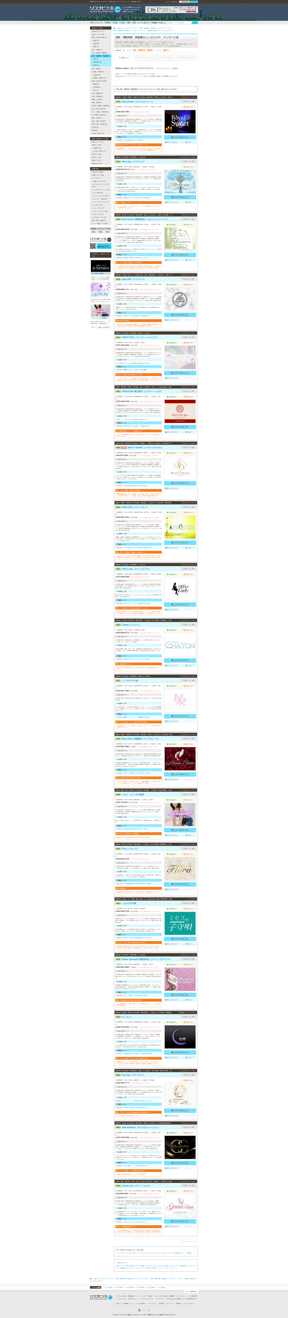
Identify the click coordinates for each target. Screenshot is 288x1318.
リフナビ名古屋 (139, 1287)
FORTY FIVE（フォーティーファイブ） (137, 337)
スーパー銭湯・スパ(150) (100, 223)
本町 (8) (95, 59)
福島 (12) (96, 46)
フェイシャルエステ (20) (100, 196)
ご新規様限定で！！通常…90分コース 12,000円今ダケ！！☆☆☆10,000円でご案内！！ (138, 1004)
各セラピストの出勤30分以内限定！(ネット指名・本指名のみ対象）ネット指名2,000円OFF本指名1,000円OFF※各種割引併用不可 (139, 325)
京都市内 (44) (97, 148)
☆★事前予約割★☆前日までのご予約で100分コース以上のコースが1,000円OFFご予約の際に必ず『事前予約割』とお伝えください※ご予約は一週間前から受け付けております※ (138, 947)
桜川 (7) (95, 90)
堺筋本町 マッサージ (126, 1268)
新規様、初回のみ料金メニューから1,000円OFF (131, 1174)
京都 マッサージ (135, 1266)
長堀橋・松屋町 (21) (99, 78)
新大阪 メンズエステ (158, 1268)
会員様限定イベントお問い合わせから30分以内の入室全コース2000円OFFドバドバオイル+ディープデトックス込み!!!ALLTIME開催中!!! (138, 149)
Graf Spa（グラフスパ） (130, 1074)
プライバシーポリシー (189, 1303)
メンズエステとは (121, 1299)
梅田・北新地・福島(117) (100, 37)
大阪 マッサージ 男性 (122, 1266)
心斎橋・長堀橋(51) (98, 72)
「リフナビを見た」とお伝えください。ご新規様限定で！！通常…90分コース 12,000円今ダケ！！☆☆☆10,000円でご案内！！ (138, 782)
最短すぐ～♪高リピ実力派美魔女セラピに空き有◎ (138, 937)
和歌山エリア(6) (97, 163)
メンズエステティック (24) (101, 190)
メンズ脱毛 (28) (98, 193)
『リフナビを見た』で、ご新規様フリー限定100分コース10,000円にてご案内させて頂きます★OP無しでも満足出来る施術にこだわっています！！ (138, 379)
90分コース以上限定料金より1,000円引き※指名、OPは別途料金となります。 (138, 668)
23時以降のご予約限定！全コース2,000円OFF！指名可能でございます (138, 892)
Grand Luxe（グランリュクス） (133, 1185)
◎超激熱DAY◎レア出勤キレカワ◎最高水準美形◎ (138, 1053)
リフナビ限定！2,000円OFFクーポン (128, 1116)
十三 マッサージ (170, 1268)
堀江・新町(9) (96, 68)
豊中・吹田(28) (96, 118)
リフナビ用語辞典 (192, 1296)
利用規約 (178, 1303)
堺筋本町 (108, 22)
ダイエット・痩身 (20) (100, 199)
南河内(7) (95, 130)
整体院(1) (178, 1253)
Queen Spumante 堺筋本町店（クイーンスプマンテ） (144, 959)
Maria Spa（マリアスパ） (131, 161)
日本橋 (122, 22)
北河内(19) (95, 127)
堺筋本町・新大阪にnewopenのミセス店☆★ (136, 257)
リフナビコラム (180, 1296)
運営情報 (161, 1303)
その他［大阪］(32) (98, 133)
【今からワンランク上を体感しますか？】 (135, 1222)
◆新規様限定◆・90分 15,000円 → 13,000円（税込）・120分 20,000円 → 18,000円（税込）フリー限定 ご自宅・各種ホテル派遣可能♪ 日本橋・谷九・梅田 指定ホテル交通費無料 (138, 494)
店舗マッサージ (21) (99, 181)
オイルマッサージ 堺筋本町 (177, 1266)
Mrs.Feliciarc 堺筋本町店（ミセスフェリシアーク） (142, 219)
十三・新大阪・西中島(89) (100, 112)
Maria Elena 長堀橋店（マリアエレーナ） (138, 738)
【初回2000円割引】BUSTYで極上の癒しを (136, 485)
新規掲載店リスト (133, 1296)
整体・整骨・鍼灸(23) (98, 220)
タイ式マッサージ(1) (167, 1253)
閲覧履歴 (154, 23)
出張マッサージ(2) (97, 142)
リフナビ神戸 (118, 1287)
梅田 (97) (96, 40)
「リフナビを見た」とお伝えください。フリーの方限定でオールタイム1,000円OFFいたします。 (138, 207)
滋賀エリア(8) (96, 160)
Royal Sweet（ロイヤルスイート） (135, 101)
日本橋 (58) (96, 87)
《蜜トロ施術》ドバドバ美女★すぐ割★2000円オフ (138, 547)
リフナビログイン (152, 1303)
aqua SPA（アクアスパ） (130, 279)
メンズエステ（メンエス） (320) (101, 185)
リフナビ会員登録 (140, 1303)
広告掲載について (128, 1303)
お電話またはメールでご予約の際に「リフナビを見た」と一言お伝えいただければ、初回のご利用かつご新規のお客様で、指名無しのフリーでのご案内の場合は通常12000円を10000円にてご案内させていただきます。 (138, 1062)
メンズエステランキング (147, 1299)
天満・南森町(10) (97, 93)
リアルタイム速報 (121, 1296)
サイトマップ (170, 1303)
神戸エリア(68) (96, 154)
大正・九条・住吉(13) (98, 109)
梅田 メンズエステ (147, 1266)
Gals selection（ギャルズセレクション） (138, 1127)
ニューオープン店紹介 (146, 1296)
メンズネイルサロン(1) (143, 1253)
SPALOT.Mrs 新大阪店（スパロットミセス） (139, 391)
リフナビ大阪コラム (144, 23)
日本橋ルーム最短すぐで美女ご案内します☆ (136, 1107)
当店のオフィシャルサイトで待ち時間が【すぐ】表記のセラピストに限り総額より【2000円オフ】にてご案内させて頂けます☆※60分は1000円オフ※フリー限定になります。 (138, 556)
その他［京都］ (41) (99, 151)
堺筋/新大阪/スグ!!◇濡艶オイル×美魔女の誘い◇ (137, 426)
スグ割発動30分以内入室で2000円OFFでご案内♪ (137, 883)
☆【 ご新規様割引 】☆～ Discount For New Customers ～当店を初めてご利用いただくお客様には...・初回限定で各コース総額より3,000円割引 (138, 1231)
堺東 (129, 22)
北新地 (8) (96, 43)
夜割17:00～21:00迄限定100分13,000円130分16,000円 (133, 837)
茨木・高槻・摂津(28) (98, 121)
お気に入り (163, 23)
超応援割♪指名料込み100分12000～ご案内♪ (136, 829)
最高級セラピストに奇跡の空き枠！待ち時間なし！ (138, 197)
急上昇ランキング (133, 1299)
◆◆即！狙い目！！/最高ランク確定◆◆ (135, 370)
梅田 (134, 22)
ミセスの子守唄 (126, 903)
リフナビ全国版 (96, 1287)
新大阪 (115, 22)
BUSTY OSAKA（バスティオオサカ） (139, 447)
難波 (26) (96, 84)
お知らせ (118, 1303)
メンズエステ (96, 178)
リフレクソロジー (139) (100, 211)
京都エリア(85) (96, 145)
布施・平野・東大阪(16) (99, 124)
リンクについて (160, 1299)
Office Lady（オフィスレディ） (133, 568)
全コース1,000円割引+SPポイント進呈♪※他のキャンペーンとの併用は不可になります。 (138, 435)
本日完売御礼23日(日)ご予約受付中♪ (134, 140)
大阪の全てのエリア (98, 31)
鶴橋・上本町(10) (97, 99)
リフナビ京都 (129, 1287)
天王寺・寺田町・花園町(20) (100, 105)
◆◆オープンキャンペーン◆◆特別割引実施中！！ (138, 717)
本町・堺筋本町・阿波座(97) (100, 56)
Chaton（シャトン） (128, 624)
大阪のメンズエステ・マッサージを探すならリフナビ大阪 (145, 1315)
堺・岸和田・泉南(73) (98, 115)
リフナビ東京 (150, 1287)
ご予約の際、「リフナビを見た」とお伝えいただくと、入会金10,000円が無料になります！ (138, 726)
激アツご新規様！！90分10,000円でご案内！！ (137, 995)
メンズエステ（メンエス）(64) (125, 1253)
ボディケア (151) (98, 214)
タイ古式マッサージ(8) (99, 217)
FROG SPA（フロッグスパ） (132, 507)
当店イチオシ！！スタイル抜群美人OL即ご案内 (137, 603)
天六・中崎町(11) (97, 50)
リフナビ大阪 (108, 1287)
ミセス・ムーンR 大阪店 (130, 794)
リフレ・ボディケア (98, 208)
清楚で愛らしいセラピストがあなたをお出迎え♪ (137, 659)
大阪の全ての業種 (97, 172)
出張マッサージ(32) (98, 34)
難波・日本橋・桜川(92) (99, 81)
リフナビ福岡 (161, 1287)
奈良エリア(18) (96, 157)
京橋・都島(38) (96, 102)
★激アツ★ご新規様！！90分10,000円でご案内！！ (138, 773)
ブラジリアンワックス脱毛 (142, 1268)
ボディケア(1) (155, 1253)
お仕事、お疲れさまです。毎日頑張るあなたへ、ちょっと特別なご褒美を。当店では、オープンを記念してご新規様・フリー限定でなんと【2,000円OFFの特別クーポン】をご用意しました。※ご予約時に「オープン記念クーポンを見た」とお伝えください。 (138, 612)
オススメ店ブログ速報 (161, 1296)
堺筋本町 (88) (97, 62)
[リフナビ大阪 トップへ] (105, 9)
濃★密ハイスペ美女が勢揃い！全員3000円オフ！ (137, 316)
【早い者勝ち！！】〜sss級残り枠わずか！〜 (136, 1166)
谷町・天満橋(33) (97, 96)
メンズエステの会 (127, 680)
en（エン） (124, 1016)
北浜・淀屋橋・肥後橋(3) (99, 53)
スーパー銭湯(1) (187, 1253)
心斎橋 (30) (96, 75)
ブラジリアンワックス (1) (101, 202)
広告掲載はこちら (180, 1299)
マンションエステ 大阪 (161, 1266)
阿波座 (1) (96, 65)
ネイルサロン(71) (97, 205)
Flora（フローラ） (127, 848)
